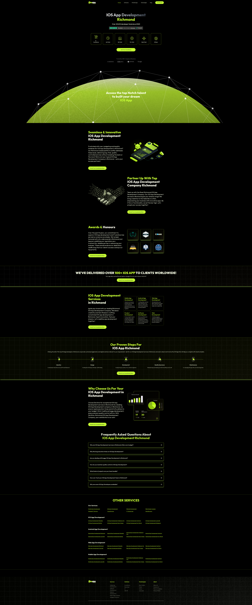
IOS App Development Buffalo (95, 523)
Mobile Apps (135, 2)
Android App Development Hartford (153, 533)
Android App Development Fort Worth (154, 536)
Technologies (144, 2)
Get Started (159, 2)
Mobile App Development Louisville (96, 561)
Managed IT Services (93, 511)
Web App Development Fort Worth (153, 548)
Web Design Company (150, 509)
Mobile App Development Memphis (115, 558)
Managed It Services (114, 597)
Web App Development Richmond (96, 546)
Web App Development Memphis (114, 546)
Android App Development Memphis (115, 533)
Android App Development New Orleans (135, 536)
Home (119, 2)
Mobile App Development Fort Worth (153, 561)
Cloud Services (110, 511)
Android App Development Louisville (96, 536)
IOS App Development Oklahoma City (115, 520)
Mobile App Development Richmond (96, 558)
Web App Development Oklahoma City (135, 546)
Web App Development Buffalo (114, 548)
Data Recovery (148, 511)
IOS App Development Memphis (95, 520)
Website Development (131, 509)
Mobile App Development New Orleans (135, 561)
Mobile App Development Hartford (153, 558)
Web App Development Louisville (95, 548)
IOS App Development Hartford (133, 520)
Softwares (126, 2)
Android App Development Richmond (96, 533)
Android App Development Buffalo (115, 536)
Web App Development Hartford (152, 546)
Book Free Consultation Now (97, 168)
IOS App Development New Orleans (115, 523)
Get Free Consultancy (126, 49)
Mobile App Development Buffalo (115, 561)
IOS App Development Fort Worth (134, 523)
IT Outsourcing (129, 511)
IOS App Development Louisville (152, 520)
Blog (151, 2)
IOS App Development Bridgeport (153, 523)
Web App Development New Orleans (134, 548)
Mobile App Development (94, 509)
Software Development (112, 509)
